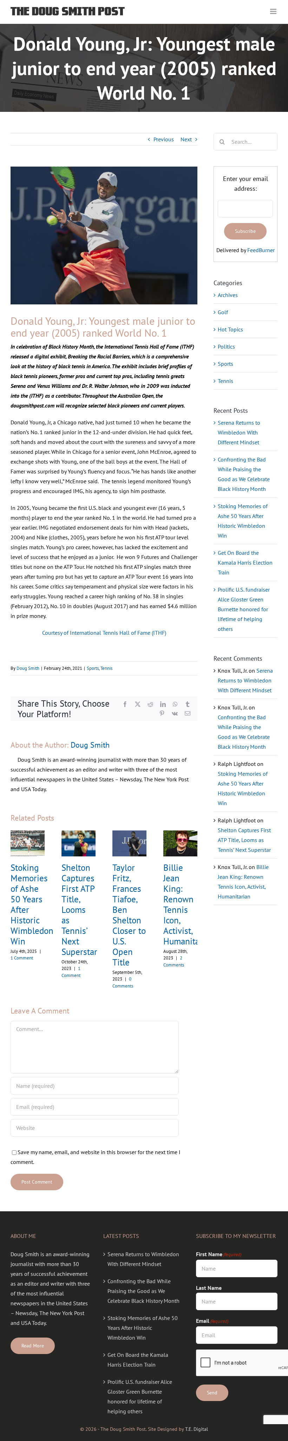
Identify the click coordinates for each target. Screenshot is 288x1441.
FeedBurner (261, 250)
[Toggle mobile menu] (273, 11)
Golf (223, 312)
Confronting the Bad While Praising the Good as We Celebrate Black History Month (143, 1291)
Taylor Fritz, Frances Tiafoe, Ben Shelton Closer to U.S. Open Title (129, 915)
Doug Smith (28, 668)
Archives (228, 294)
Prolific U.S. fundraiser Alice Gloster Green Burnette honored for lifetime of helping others (244, 609)
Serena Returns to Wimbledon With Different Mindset (239, 432)
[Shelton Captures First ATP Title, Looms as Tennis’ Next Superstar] (78, 833)
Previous (163, 139)
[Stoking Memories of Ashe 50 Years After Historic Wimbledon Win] (28, 833)
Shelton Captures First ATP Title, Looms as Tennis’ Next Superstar (79, 909)
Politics (226, 346)
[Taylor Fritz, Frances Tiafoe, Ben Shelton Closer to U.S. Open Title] (129, 833)
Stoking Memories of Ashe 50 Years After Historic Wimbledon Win (32, 904)
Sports (93, 668)
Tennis (106, 668)
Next (186, 139)
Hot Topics (230, 329)
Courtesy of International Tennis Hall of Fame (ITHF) (104, 632)
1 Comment (22, 958)
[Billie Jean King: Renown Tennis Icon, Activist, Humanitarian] (180, 833)
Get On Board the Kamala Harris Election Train (245, 562)
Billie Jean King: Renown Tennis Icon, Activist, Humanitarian (188, 904)
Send (212, 1392)
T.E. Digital (196, 1429)
